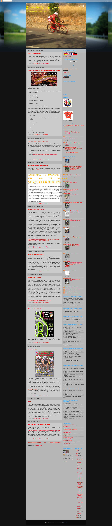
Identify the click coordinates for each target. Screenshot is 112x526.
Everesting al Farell (73, 158)
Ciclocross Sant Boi (67, 438)
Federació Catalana (67, 440)
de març (79, 510)
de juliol (78, 468)
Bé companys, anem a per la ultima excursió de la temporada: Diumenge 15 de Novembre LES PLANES (73, 177)
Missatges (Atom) (38, 445)
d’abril (78, 508)
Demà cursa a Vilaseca (34, 53)
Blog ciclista (67, 181)
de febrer (79, 511)
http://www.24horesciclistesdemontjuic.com (42, 169)
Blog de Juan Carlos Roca (70, 131)
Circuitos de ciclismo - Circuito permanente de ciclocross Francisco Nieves (75, 168)
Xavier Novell (68, 278)
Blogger (65, 522)
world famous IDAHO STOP (70, 190)
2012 (77, 452)
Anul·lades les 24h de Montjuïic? (38, 165)
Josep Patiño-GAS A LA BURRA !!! (72, 244)
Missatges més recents (34, 442)
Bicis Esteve (65, 444)
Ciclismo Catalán (66, 431)
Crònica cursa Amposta (34, 277)
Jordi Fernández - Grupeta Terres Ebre (73, 202)
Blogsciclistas (66, 427)
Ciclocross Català (67, 432)
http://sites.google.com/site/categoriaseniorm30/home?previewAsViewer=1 (44, 430)
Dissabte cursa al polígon (74, 245)
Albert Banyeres (68, 219)
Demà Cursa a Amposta (34, 309)
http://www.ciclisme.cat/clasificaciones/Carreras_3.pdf (39, 300)
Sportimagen (66, 435)
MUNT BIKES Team (69, 193)
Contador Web (66, 72)
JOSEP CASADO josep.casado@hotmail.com (71, 137)
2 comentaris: (45, 203)
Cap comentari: (46, 63)
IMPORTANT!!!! (32, 349)
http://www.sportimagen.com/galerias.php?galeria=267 (39, 246)
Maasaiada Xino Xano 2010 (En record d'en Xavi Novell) (44, 70)
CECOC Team (68, 270)
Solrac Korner (68, 56)
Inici (45, 442)
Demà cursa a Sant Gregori (36, 254)
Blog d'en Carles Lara (42, 7)
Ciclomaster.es (66, 426)
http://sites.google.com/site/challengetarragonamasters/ (45, 154)
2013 (77, 450)
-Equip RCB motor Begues (70, 147)
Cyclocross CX (68, 261)
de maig (79, 506)
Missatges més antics (54, 442)
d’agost (78, 466)
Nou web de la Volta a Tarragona (38, 141)
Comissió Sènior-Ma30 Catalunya (70, 424)
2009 (77, 515)
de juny (78, 504)
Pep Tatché (67, 157)
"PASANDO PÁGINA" (74, 254)
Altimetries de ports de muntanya (70, 429)
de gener (79, 513)
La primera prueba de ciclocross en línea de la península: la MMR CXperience (76, 263)
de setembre (79, 464)
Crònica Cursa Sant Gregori (36, 209)
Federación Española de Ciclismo (70, 441)
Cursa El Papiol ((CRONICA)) (75, 237)
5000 (29, 401)
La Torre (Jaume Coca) (68, 437)
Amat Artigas (67, 227)
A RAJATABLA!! (73, 271)
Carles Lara (67, 454)
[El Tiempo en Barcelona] (73, 126)
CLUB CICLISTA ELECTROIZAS (71, 152)
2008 (77, 517)
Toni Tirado (67, 253)
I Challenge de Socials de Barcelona (73, 174)
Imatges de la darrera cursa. (75, 220)
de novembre (80, 459)
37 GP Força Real (73, 182)
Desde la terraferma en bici (71, 290)
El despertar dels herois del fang (72, 289)
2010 (77, 455)
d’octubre (79, 462)
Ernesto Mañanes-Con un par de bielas (73, 166)
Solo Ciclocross (66, 443)
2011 (77, 453)
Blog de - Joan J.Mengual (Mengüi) (72, 142)
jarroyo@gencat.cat (32, 389)
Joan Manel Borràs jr (69, 236)
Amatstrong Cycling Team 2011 (71, 210)
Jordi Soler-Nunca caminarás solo (72, 292)
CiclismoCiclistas (66, 434)
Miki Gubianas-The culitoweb (71, 189)
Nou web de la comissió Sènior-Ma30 (39, 424)
